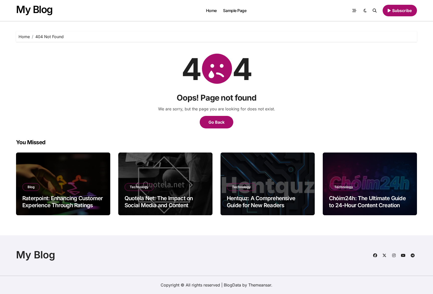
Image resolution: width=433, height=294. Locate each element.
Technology (139, 187)
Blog (31, 187)
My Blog (34, 9)
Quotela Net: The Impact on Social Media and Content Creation (159, 205)
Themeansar (259, 284)
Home (211, 10)
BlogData (232, 284)
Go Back (216, 122)
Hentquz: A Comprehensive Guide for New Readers (261, 202)
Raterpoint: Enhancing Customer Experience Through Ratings (62, 202)
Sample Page (234, 10)
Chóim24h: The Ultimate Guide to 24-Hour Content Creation (367, 202)
